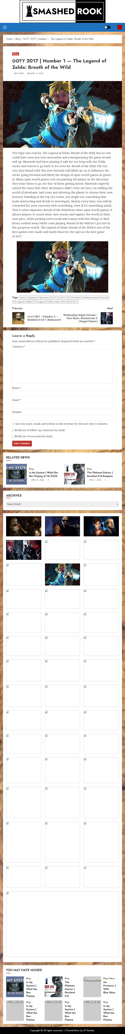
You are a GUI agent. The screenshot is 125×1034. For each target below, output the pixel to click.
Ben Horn (19, 73)
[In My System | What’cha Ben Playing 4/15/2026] (16, 474)
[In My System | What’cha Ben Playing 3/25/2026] (15, 1010)
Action (23, 297)
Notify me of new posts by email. (34, 436)
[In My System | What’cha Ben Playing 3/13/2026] (92, 1010)
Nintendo (77, 297)
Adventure (32, 297)
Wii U (75, 301)
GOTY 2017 (65, 297)
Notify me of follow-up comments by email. (40, 430)
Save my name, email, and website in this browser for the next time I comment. (61, 423)
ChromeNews (72, 1030)
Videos (112, 978)
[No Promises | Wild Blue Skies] (92, 986)
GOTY (54, 297)
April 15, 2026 (37, 480)
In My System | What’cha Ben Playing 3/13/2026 (110, 1014)
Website (17, 412)
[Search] (114, 27)
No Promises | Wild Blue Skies (109, 987)
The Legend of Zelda (22, 301)
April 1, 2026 (95, 480)
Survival (104, 297)
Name (16, 388)
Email (16, 400)
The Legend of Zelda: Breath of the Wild (52, 301)
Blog (15, 54)
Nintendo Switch (91, 297)
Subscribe (119, 27)
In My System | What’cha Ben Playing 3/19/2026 (72, 1014)
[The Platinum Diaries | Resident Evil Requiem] (74, 474)
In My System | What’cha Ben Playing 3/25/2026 (33, 1014)
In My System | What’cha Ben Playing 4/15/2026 (43, 474)
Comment (18, 346)
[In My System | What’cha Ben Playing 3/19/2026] (53, 1010)
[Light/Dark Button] (107, 27)
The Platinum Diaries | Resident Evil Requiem (100, 474)
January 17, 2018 (35, 73)
